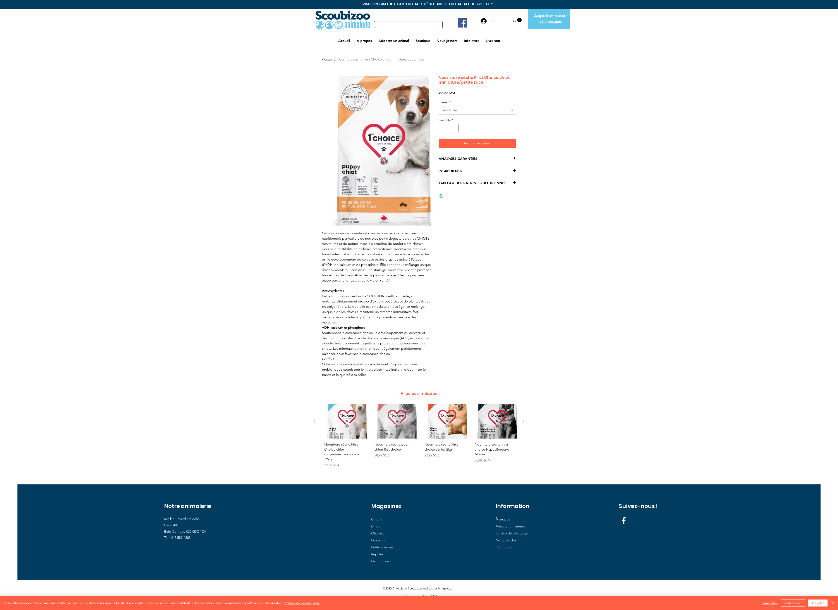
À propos (503, 519)
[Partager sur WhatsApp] (441, 196)
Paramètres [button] (769, 603)
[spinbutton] (449, 128)
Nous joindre (506, 540)
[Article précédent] (314, 421)
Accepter (818, 603)
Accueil (327, 59)
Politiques (503, 547)
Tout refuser (793, 603)
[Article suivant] (523, 421)
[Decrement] (442, 128)
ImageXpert (446, 588)
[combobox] (477, 110)
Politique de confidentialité (302, 603)
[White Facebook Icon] (623, 520)
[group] (419, 437)
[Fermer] (832, 603)
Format (445, 102)
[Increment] (455, 128)
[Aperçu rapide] (344, 421)
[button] (517, 20)
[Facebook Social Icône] (462, 23)
